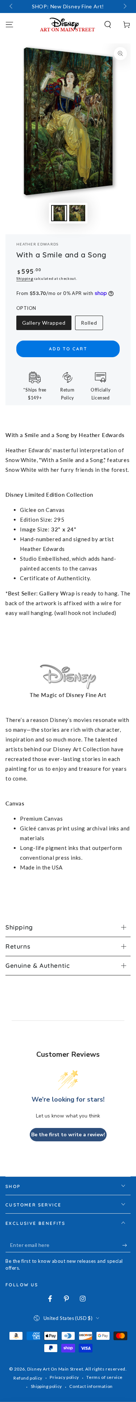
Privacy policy (64, 1377)
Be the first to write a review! (68, 1134)
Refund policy (27, 1378)
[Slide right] (124, 6)
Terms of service (104, 1377)
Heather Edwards (37, 244)
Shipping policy (46, 1386)
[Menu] (9, 24)
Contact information (90, 1386)
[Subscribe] (126, 1245)
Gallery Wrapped (44, 325)
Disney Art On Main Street (55, 1369)
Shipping (24, 278)
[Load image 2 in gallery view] (77, 213)
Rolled (92, 325)
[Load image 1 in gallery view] (59, 213)
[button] (107, 24)
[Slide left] (11, 6)
